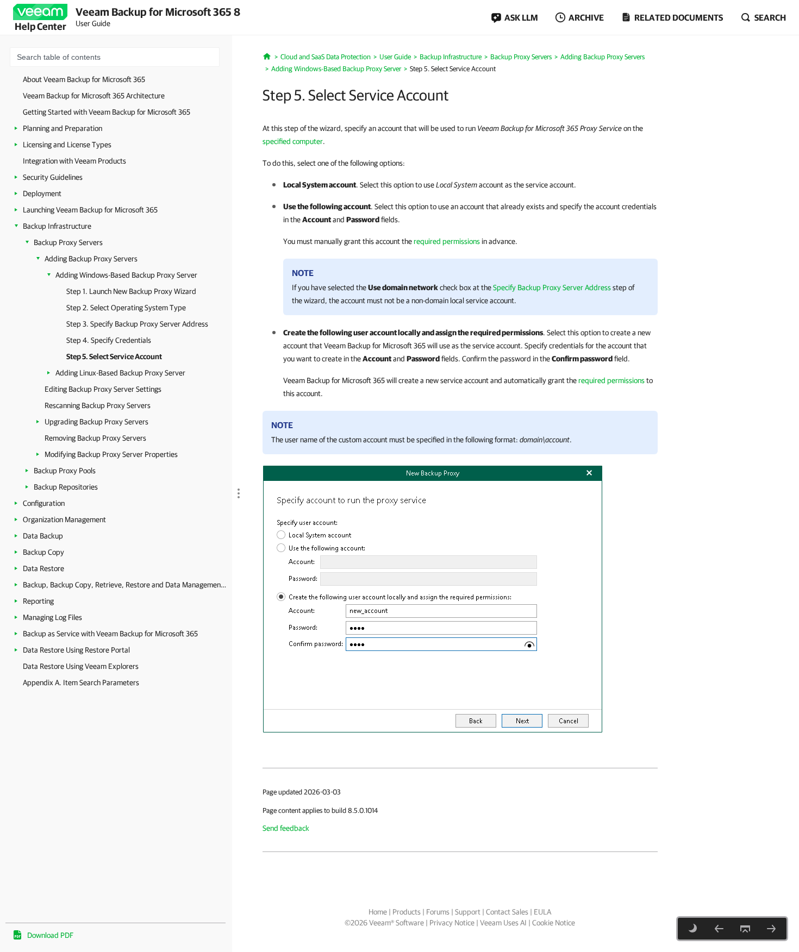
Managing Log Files (52, 617)
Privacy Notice (452, 922)
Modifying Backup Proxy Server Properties (111, 454)
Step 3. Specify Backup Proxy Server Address (137, 324)
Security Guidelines (53, 177)
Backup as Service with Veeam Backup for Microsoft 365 (110, 633)
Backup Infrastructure (57, 226)
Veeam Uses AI (503, 922)
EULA (542, 911)
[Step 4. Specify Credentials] (719, 928)
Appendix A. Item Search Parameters (81, 682)
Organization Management (64, 519)
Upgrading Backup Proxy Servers (96, 421)
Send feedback (286, 828)
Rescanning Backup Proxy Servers (98, 405)
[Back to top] (745, 928)
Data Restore (43, 568)
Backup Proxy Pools (65, 470)
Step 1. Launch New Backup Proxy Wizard (131, 291)
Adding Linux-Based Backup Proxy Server (120, 372)
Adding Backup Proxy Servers (91, 258)
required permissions (447, 241)
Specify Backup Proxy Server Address (552, 287)
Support (467, 911)
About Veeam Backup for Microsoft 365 (84, 79)
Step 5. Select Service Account (114, 356)
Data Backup (43, 535)
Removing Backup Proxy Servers (95, 438)
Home (378, 911)
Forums (438, 911)
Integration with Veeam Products (74, 160)
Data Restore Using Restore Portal (76, 650)
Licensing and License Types (67, 144)
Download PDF (50, 935)
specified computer (293, 141)
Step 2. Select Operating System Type (126, 307)
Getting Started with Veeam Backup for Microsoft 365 (106, 112)
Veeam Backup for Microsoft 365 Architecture (94, 95)
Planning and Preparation (62, 128)
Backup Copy (43, 552)
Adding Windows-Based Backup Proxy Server (126, 275)
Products (406, 911)
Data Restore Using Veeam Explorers (81, 666)
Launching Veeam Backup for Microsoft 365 (90, 209)
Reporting (38, 601)
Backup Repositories (66, 487)
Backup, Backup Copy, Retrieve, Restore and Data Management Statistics (125, 584)
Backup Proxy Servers (68, 242)
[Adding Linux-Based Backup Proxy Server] (771, 928)
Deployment (42, 193)
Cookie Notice (553, 922)
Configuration (44, 503)
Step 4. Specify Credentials (108, 340)
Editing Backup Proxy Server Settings (103, 389)
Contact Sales (507, 911)
